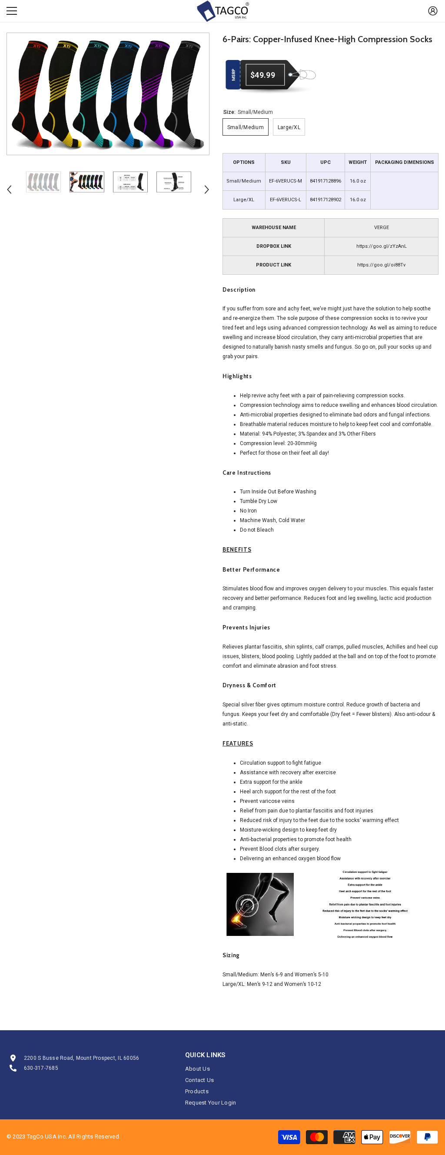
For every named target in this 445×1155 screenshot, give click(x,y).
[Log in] (432, 11)
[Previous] (9, 189)
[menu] (12, 11)
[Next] (206, 189)
